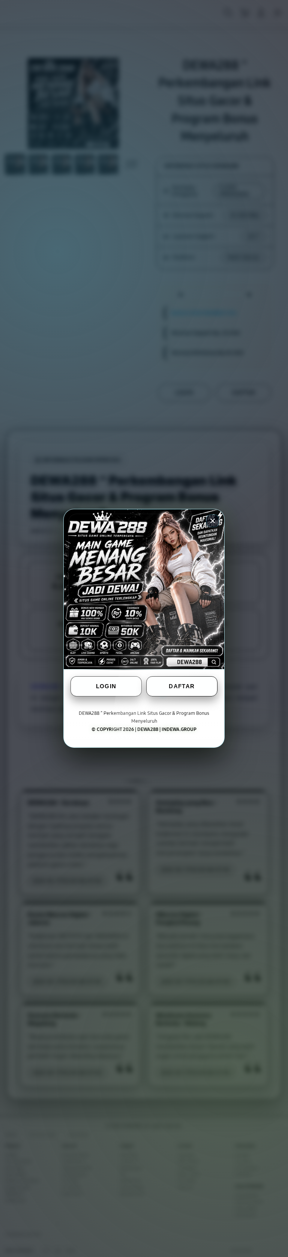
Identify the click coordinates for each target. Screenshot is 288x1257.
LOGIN (106, 686)
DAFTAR (182, 686)
